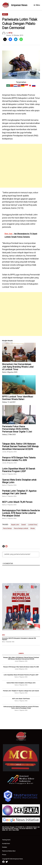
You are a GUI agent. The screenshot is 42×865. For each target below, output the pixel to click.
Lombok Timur (32, 524)
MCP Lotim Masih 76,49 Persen (17, 502)
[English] (19, 85)
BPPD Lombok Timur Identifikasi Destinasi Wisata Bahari (17, 397)
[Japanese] (30, 85)
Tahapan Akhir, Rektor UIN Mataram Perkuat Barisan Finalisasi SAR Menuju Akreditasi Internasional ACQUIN (20, 446)
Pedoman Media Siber (9, 851)
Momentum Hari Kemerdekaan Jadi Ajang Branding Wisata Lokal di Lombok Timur (17, 367)
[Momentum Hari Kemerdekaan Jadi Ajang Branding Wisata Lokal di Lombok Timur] (19, 352)
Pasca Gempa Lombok (21, 528)
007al (10, 33)
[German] (23, 85)
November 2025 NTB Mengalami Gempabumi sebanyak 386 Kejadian (19, 638)
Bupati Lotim (15, 524)
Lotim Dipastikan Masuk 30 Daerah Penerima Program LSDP (18, 470)
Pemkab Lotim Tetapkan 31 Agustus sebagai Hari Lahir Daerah (19, 492)
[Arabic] (8, 85)
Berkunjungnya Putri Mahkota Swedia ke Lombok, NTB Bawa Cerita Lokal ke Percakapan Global (21, 513)
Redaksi (4, 847)
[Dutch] (15, 85)
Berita (5, 14)
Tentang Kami (6, 840)
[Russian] (34, 85)
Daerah (23, 524)
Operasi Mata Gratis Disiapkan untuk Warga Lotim (19, 481)
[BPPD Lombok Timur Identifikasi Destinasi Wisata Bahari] (19, 384)
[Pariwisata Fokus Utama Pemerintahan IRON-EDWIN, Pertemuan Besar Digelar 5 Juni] (19, 414)
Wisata (32, 528)
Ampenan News (19, 5)
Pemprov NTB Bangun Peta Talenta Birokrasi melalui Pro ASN (19, 458)
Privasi (4, 854)
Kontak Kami (6, 843)
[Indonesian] (26, 85)
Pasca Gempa (7, 528)
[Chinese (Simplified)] (12, 85)
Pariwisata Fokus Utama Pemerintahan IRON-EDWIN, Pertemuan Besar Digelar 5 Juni (17, 429)
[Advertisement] (21, 166)
